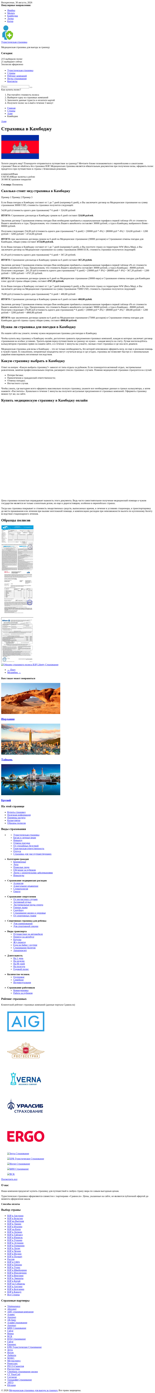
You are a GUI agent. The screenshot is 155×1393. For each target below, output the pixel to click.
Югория (11, 1385)
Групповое (18, 977)
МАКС (11, 1358)
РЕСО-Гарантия (15, 1366)
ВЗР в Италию (14, 1226)
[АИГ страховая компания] (25, 1033)
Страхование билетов (24, 947)
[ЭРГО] (25, 1148)
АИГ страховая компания (20, 1311)
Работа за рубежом (23, 993)
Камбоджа (12, 16)
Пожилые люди (21, 867)
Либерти (11, 1355)
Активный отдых (22, 902)
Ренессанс (12, 1363)
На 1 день (18, 958)
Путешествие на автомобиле (28, 934)
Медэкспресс (14, 1360)
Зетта (10, 1350)
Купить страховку (16, 812)
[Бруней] (30, 794)
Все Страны (13, 1294)
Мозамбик (14, 672)
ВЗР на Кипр (14, 1229)
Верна (10, 1333)
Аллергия (18, 883)
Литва (10, 18)
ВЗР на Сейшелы (16, 1283)
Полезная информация (19, 815)
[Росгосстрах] (25, 1062)
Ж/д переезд (19, 942)
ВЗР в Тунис (13, 1267)
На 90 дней (19, 963)
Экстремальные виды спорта (28, 904)
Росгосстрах (13, 1369)
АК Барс (11, 1320)
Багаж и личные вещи (24, 837)
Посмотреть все (9, 1179)
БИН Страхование (16, 1328)
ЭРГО (10, 1382)
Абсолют (11, 1309)
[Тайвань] (30, 754)
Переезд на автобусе (23, 937)
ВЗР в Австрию (15, 1215)
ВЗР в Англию (14, 1286)
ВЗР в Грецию (14, 1264)
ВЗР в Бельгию (15, 1218)
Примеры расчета (16, 817)
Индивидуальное (22, 982)
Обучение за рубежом (24, 870)
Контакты (12, 81)
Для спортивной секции (25, 926)
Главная (11, 108)
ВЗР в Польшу (14, 1256)
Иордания (8, 719)
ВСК (9, 1336)
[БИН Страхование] (18, 1169)
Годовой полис (21, 969)
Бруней (6, 800)
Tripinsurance (13, 1306)
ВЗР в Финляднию (17, 1273)
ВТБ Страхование (16, 1339)
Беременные (19, 862)
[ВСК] (11, 1174)
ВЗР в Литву (13, 1248)
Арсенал (11, 1317)
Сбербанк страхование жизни (22, 1371)
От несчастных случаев (25, 899)
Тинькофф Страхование (19, 1379)
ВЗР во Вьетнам (15, 1221)
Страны (11, 73)
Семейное (18, 979)
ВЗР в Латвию (14, 1232)
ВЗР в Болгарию (15, 1289)
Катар (10, 21)
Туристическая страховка (14, 42)
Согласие (12, 1377)
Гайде (10, 1330)
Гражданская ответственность (28, 848)
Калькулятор (13, 820)
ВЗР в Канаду (14, 1292)
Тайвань (7, 759)
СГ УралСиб (13, 1374)
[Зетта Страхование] (18, 1153)
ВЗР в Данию (14, 1224)
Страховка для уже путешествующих (32, 854)
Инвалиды (18, 875)
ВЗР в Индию (14, 1254)
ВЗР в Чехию (14, 1251)
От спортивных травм (24, 915)
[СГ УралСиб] (25, 1119)
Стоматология (20, 888)
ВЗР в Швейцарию (17, 1270)
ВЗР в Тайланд (15, 1234)
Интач (10, 1352)
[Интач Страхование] (18, 1164)
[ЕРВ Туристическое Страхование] (25, 1158)
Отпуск (17, 851)
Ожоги (16, 891)
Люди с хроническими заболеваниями (33, 872)
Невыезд (17, 840)
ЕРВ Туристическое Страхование (24, 1347)
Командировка (20, 990)
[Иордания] (30, 713)
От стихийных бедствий (26, 845)
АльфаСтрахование (17, 1322)
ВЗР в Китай (13, 1281)
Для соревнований (23, 923)
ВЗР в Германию (16, 1245)
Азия (9, 113)
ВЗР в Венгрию (15, 1275)
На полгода (19, 966)
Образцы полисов (16, 823)
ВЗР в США (13, 1262)
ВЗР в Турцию (14, 1240)
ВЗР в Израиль (15, 1237)
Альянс (11, 1314)
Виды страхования (16, 78)
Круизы (17, 939)
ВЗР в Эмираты (15, 1278)
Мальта (11, 13)
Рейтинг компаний (17, 76)
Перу (11, 669)
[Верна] (25, 1091)
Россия (10, 1259)
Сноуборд (18, 910)
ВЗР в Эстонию (15, 1243)
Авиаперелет (20, 950)
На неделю (19, 961)
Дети (15, 864)
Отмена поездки (21, 843)
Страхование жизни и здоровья (29, 913)
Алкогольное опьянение (25, 886)
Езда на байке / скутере (25, 945)
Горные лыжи (20, 907)
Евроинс (11, 1344)
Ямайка (11, 10)
